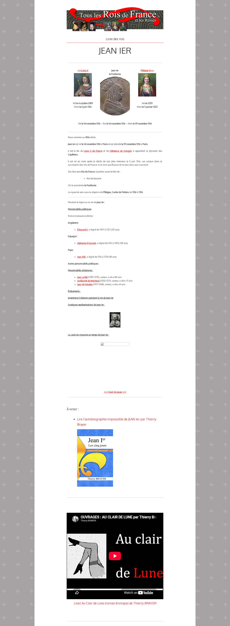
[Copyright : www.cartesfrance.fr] (115, 345)
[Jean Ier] (115, 329)
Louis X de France (93, 151)
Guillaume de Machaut (88, 280)
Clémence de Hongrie (120, 151)
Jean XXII (81, 256)
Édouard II (82, 229)
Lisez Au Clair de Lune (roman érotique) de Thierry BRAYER (115, 603)
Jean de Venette (85, 284)
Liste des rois (115, 39)
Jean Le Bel (82, 277)
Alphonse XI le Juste (86, 243)
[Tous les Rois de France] (115, 32)
